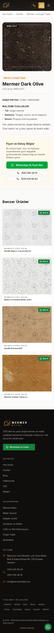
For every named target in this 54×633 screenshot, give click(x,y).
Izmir (25, 604)
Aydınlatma (8, 540)
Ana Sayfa (7, 14)
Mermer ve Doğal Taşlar (39, 14)
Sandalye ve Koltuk (12, 524)
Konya (7, 609)
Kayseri (36, 609)
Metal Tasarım (10, 513)
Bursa (32, 604)
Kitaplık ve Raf (10, 518)
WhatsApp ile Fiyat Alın (29, 165)
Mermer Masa (9, 507)
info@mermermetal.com (18, 581)
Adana (27, 609)
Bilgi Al (45, 213)
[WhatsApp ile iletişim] (41, 5)
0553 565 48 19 (29, 173)
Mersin (46, 609)
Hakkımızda (8, 481)
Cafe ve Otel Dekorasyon (15, 529)
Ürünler (19, 14)
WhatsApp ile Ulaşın (19, 447)
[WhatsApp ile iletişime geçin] (48, 627)
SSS (5, 486)
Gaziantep (17, 609)
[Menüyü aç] (49, 5)
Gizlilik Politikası (27, 628)
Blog (5, 475)
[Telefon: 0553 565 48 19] (34, 5)
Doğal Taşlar (9, 534)
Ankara (17, 604)
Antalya (41, 604)
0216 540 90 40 (29, 179)
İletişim (6, 491)
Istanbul (7, 604)
